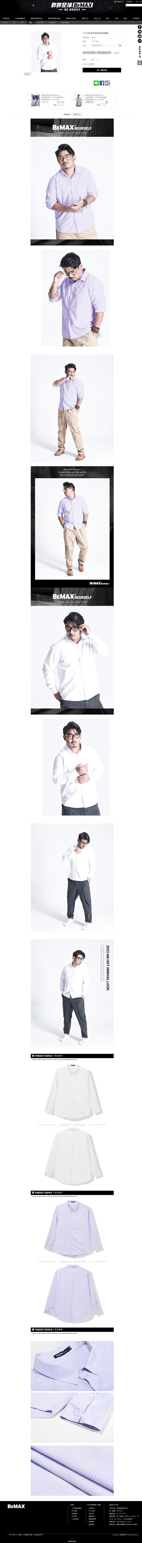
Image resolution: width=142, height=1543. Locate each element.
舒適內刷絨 (65, 22)
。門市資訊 (73, 1511)
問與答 (77, 114)
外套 (116, 18)
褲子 (107, 18)
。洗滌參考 (90, 1521)
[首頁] (72, 6)
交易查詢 (129, 1)
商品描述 (67, 114)
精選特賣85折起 (36, 18)
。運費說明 (90, 1516)
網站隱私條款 (72, 1541)
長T (14, 22)
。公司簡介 (73, 1516)
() (120, 1)
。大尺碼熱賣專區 (76, 1508)
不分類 (5, 22)
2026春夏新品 (20, 18)
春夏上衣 (85, 18)
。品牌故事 (73, 1513)
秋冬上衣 (97, 18)
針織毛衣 (52, 22)
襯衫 (30, 22)
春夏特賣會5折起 (54, 18)
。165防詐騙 (74, 1519)
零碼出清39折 (71, 18)
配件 (125, 18)
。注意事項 (90, 1508)
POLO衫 (41, 22)
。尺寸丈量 (90, 1511)
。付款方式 (90, 1513)
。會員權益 (90, 1524)
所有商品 (6, 18)
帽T (22, 22)
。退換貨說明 (91, 1519)
